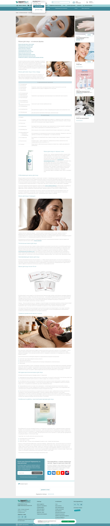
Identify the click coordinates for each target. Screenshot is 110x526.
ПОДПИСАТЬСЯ (37, 472)
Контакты (79, 5)
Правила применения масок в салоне (26, 54)
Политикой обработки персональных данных (28, 477)
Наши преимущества (59, 507)
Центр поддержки (40, 504)
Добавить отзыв (45, 489)
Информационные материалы (61, 8)
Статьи (76, 8)
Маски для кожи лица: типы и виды (26, 44)
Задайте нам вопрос (23, 524)
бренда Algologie (38, 240)
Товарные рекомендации (42, 514)
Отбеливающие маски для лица (25, 47)
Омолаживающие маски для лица (25, 51)
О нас (64, 5)
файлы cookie (46, 522)
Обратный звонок (88, 5)
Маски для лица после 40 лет (24, 53)
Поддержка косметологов (55, 5)
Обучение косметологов (60, 512)
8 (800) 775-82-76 (21, 505)
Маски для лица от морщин (24, 48)
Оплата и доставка (71, 5)
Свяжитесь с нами (40, 512)
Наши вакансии (58, 510)
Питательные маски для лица (24, 50)
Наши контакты (58, 505)
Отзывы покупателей (59, 509)
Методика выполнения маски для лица (27, 55)
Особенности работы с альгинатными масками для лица (30, 57)
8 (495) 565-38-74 (21, 504)
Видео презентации (85, 8)
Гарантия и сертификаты (42, 505)
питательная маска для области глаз (26, 251)
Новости (46, 5)
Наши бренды (20, 8)
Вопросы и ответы (40, 510)
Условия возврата (40, 507)
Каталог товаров (22, 5)
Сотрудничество (46, 8)
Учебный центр (55, 524)
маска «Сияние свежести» (51, 185)
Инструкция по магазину (39, 524)
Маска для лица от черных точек (25, 45)
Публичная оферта (40, 509)
